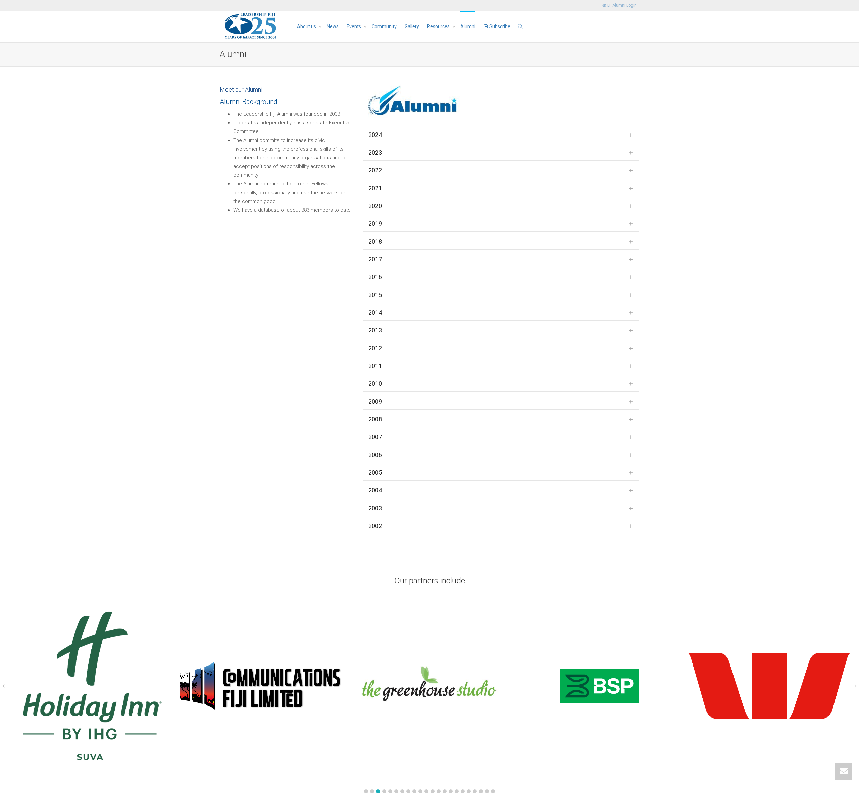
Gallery (412, 26)
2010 (375, 383)
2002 (375, 525)
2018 (375, 241)
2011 (375, 365)
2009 (375, 401)
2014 (375, 312)
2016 (375, 276)
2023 (375, 152)
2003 (375, 508)
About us (307, 26)
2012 (375, 348)
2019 (375, 223)
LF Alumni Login (621, 5)
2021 (375, 188)
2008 (375, 419)
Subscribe (499, 26)
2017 (375, 259)
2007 (375, 436)
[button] (366, 791)
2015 (375, 294)
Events (354, 26)
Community (384, 26)
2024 (375, 134)
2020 (375, 205)
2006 (375, 454)
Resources (439, 26)
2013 (375, 330)
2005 (375, 472)
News (333, 26)
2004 (375, 490)
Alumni (467, 26)
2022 (375, 170)
